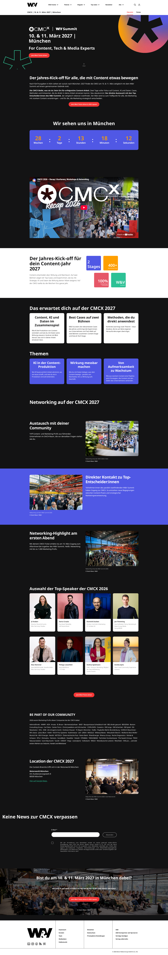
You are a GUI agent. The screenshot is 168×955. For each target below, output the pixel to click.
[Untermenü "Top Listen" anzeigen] (99, 5)
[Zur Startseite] (39, 933)
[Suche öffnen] (134, 4)
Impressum (62, 930)
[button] (42, 613)
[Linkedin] (28, 944)
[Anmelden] (139, 4)
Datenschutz (91, 933)
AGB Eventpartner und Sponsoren (127, 933)
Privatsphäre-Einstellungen (96, 936)
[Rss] (40, 944)
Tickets (138, 12)
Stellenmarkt (63, 942)
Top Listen (94, 5)
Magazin (80, 5)
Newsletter (108, 5)
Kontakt (61, 933)
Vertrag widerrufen (122, 939)
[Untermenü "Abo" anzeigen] (123, 5)
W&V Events (52, 5)
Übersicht (130, 12)
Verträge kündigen (122, 936)
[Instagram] (32, 944)
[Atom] (44, 944)
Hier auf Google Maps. (38, 781)
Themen (66, 5)
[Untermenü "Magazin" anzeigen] (84, 5)
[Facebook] (36, 944)
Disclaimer (90, 930)
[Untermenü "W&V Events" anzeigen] (57, 5)
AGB (117, 930)
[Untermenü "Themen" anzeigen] (71, 5)
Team (60, 936)
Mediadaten (62, 939)
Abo (120, 5)
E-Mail (54, 830)
